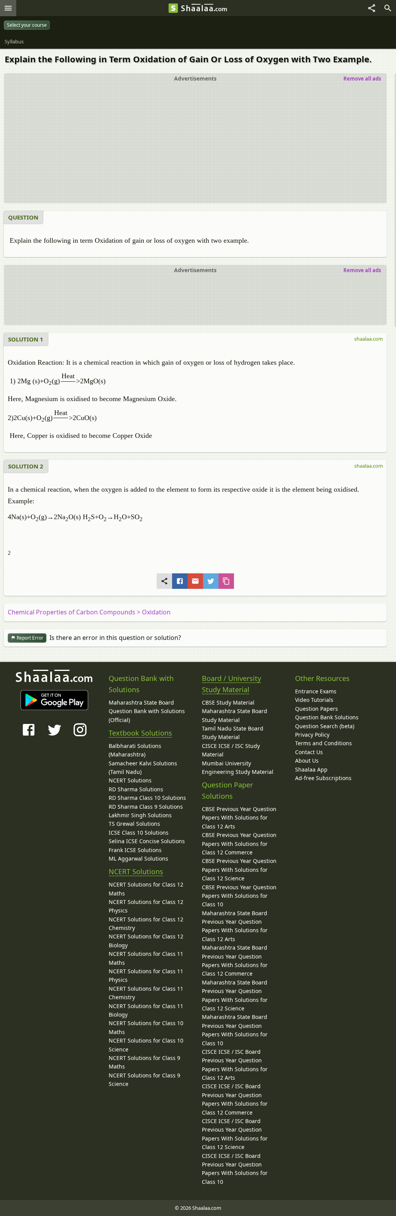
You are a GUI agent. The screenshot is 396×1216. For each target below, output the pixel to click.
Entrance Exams (315, 691)
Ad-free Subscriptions (323, 778)
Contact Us (309, 752)
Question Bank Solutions (326, 717)
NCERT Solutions (130, 780)
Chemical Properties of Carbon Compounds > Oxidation (89, 612)
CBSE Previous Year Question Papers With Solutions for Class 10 (239, 895)
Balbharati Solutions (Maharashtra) (135, 750)
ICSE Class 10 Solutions (139, 832)
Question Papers (316, 708)
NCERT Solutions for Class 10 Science (146, 1045)
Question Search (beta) (324, 726)
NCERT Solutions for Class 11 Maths (146, 958)
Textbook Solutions (140, 732)
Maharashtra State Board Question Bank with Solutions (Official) (147, 711)
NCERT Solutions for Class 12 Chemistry (146, 923)
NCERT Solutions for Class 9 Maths (144, 1062)
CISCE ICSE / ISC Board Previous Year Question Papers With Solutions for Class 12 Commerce (235, 1099)
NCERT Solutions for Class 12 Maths (146, 889)
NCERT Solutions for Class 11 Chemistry (146, 993)
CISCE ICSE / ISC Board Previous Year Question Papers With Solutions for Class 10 (235, 1168)
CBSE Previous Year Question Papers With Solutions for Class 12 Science (239, 869)
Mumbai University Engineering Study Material (237, 767)
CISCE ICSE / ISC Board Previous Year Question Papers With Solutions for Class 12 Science (235, 1134)
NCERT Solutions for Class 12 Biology (146, 940)
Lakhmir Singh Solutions (140, 815)
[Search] (388, 8)
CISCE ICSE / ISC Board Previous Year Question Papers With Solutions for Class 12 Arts (235, 1064)
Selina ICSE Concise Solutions (147, 841)
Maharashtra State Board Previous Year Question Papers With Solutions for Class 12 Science (235, 995)
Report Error (29, 638)
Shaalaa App (311, 769)
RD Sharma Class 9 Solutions (146, 806)
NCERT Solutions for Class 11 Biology (146, 1010)
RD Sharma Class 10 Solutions (147, 797)
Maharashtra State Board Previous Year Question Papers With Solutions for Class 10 (235, 1029)
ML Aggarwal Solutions (138, 858)
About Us (307, 760)
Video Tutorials (314, 699)
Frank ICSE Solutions (135, 850)
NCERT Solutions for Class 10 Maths (146, 1027)
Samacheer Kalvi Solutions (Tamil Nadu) (143, 767)
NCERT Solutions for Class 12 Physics (146, 906)
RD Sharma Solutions (136, 789)
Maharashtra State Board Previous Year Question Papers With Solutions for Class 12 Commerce (235, 960)
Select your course (27, 25)
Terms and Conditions (323, 743)
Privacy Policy (312, 734)
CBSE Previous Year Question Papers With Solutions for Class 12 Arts (239, 817)
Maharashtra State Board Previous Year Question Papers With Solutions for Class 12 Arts (235, 926)
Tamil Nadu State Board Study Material (232, 733)
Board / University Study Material (231, 684)
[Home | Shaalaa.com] (173, 8)
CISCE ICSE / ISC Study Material (231, 750)
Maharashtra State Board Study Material (234, 715)
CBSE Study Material (228, 702)
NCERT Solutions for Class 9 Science (144, 1079)
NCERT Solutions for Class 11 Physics (146, 975)
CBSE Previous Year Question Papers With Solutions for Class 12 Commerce (239, 843)
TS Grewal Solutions (134, 823)
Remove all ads (362, 78)
